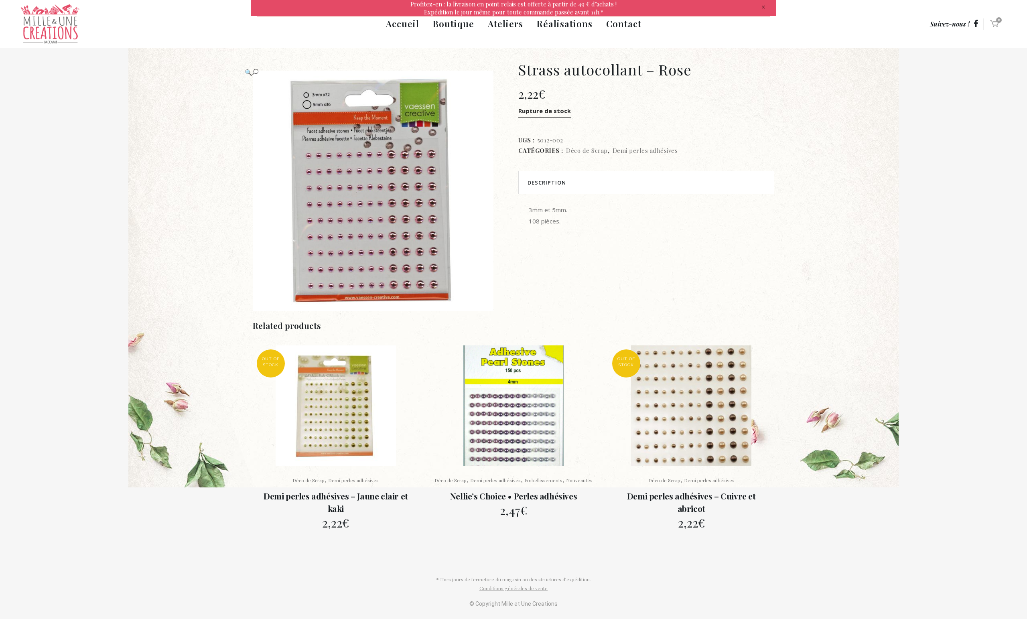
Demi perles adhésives (645, 150)
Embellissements (543, 480)
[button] (373, 72)
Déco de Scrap (587, 150)
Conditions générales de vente (513, 588)
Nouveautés (579, 480)
